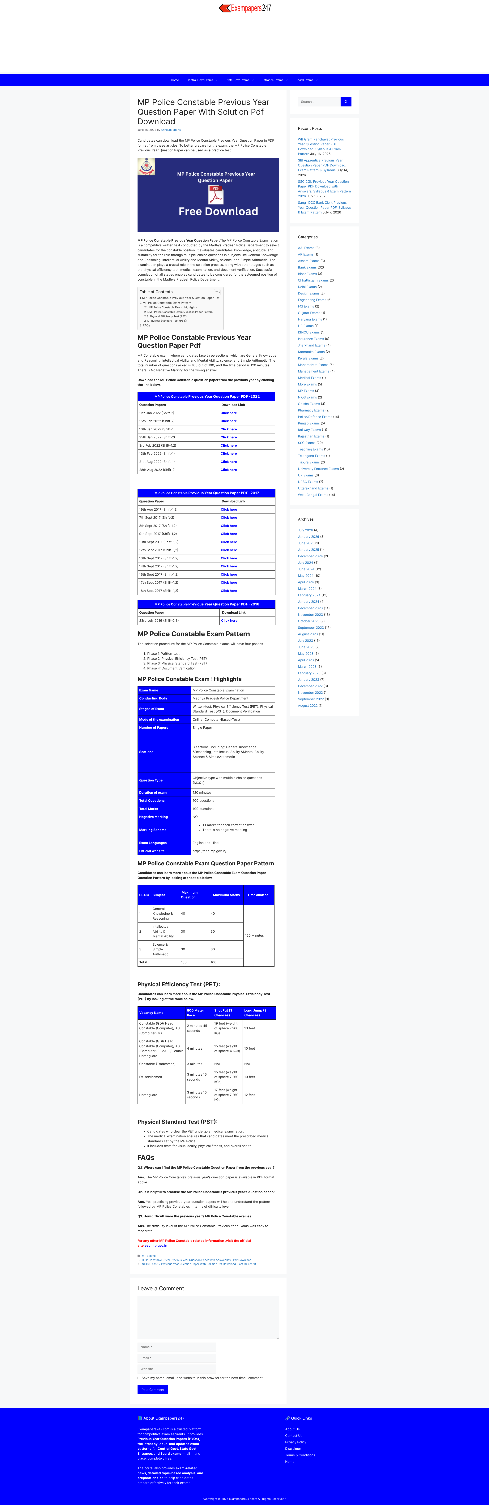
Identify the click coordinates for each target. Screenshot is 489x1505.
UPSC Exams (308, 482)
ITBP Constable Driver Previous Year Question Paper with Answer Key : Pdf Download (196, 1260)
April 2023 (306, 660)
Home (175, 80)
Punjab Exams (309, 423)
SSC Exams (307, 443)
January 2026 (308, 537)
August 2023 (308, 634)
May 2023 (305, 654)
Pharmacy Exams (311, 410)
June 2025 (306, 543)
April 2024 (306, 582)
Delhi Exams (307, 287)
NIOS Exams (307, 397)
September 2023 (311, 628)
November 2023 (310, 615)
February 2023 (309, 673)
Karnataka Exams (311, 352)
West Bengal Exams (313, 495)
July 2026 (305, 530)
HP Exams (306, 326)
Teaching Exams (310, 449)
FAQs (146, 325)
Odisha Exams (309, 404)
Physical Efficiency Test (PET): (168, 316)
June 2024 (306, 569)
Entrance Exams (272, 80)
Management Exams (313, 371)
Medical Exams (309, 378)
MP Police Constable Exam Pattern (167, 303)
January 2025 (308, 550)
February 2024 (309, 595)
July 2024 (305, 563)
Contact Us (293, 1436)
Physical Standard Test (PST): (168, 320)
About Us (292, 1429)
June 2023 (306, 647)
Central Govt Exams (200, 80)
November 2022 (310, 692)
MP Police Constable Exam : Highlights (173, 307)
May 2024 (305, 576)
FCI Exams (306, 306)
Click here (229, 413)
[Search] (346, 101)
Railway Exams (309, 430)
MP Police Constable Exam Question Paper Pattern (181, 311)
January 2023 (308, 680)
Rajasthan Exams (311, 436)
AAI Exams (306, 248)
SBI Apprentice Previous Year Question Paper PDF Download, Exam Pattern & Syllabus (322, 165)
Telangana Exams (311, 456)
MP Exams (149, 1255)
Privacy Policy (295, 1442)
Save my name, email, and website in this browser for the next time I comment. (203, 1378)
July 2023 (305, 641)
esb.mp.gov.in (156, 1245)
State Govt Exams (237, 80)
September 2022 (311, 699)
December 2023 (310, 608)
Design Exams (309, 293)
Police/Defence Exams (315, 417)
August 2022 (308, 705)
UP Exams (306, 475)
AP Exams (305, 254)
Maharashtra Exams (313, 365)
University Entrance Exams (318, 469)
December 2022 (310, 686)
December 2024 (310, 556)
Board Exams (304, 80)
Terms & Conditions (300, 1455)
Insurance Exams (311, 339)
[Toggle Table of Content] (215, 292)
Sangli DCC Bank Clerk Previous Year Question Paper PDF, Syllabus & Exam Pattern (324, 207)
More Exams (307, 384)
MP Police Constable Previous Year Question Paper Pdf (180, 298)
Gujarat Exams (309, 313)
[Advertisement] (244, 45)
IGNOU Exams (309, 332)
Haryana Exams (310, 319)
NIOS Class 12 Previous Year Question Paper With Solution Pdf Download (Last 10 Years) (199, 1264)
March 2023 (307, 667)
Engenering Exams (312, 300)
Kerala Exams (308, 358)
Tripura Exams (309, 462)
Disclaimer (293, 1449)
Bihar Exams (307, 274)
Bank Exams (307, 267)
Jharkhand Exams (311, 345)
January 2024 (308, 602)
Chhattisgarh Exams (313, 280)
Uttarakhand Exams (313, 488)
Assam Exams (309, 261)
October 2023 (308, 621)
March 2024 (307, 589)
